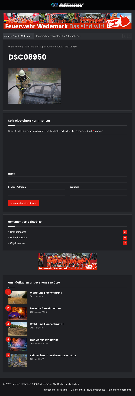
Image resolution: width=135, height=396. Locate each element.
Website (74, 186)
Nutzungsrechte (96, 389)
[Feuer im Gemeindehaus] (17, 313)
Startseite (16, 46)
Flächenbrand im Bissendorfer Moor (53, 355)
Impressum (49, 389)
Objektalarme (17, 243)
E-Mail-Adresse (17, 186)
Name (11, 173)
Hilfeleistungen (18, 237)
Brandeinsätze (18, 231)
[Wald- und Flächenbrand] (17, 297)
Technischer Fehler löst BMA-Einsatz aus (58, 36)
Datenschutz (78, 389)
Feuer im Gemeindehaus (45, 308)
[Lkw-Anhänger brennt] (17, 344)
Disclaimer (62, 389)
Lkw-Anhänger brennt (44, 340)
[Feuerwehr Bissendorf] (67, 4)
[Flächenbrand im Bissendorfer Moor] (17, 360)
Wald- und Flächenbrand (46, 292)
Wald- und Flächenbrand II (47, 324)
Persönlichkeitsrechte (119, 389)
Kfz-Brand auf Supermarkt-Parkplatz (43, 46)
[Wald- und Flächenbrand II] (17, 329)
